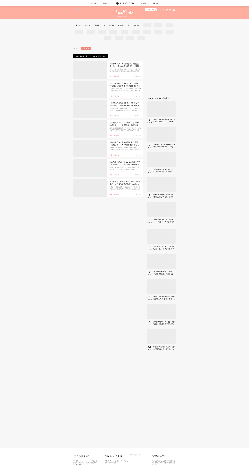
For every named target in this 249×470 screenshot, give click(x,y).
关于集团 (93, 3)
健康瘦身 (111, 25)
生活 (104, 25)
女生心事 (120, 25)
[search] (160, 10)
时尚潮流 (96, 25)
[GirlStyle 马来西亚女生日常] (124, 13)
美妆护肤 (87, 25)
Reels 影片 (136, 25)
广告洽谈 (143, 3)
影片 (128, 25)
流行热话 (78, 25)
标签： (76, 48)
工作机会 (155, 3)
